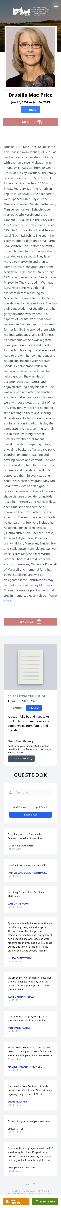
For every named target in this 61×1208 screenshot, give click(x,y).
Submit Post (30, 814)
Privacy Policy (21, 1193)
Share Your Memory (21, 758)
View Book (16, 707)
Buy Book (34, 707)
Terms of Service (39, 1193)
